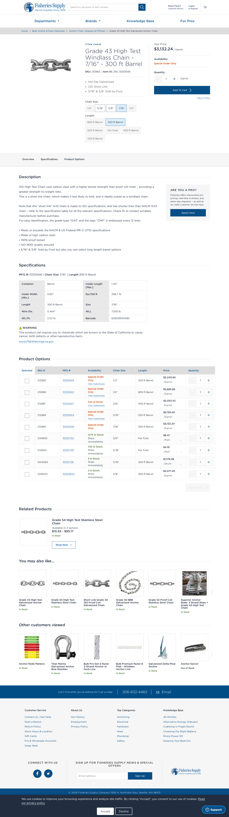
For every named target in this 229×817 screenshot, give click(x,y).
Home (24, 31)
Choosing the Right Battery (179, 731)
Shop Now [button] (62, 544)
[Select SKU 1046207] (27, 474)
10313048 (68, 426)
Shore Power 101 (173, 736)
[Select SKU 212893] (27, 427)
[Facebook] (37, 771)
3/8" (110, 108)
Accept (105, 811)
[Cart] (204, 7)
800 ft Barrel (95, 122)
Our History (78, 717)
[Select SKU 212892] (27, 381)
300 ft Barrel (115, 122)
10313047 (68, 403)
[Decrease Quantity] (157, 79)
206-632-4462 (135, 692)
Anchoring (123, 717)
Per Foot (113, 130)
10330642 (69, 474)
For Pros (187, 21)
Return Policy (203, 98)
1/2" (132, 108)
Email (166, 692)
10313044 (68, 415)
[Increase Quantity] (174, 79)
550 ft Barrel (94, 130)
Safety (121, 740)
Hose (120, 731)
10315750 (68, 438)
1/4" (89, 108)
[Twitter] (48, 771)
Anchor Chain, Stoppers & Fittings (87, 31)
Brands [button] (91, 21)
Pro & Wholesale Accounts (40, 740)
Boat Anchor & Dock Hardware (48, 31)
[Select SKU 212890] (27, 392)
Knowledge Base (140, 21)
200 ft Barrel (95, 138)
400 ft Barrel (131, 130)
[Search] (142, 7)
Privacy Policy (79, 726)
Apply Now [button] (188, 212)
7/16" (121, 108)
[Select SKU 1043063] (27, 462)
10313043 (68, 392)
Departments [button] (46, 21)
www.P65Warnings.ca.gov (36, 341)
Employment (79, 721)
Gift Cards (31, 736)
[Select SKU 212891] (27, 404)
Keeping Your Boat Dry (177, 740)
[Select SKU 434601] (27, 450)
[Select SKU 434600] (27, 438)
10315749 (68, 450)
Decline (124, 811)
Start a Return (33, 721)
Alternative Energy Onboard (180, 721)
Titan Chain (93, 44)
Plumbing (123, 736)
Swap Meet (31, 745)
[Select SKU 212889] (27, 415)
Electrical (122, 721)
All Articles (169, 717)
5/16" (100, 108)
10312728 (68, 462)
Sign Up (140, 775)
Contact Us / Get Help (38, 717)
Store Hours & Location (38, 731)
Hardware (123, 726)
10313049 (68, 380)
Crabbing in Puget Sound (178, 726)
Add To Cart (180, 90)
